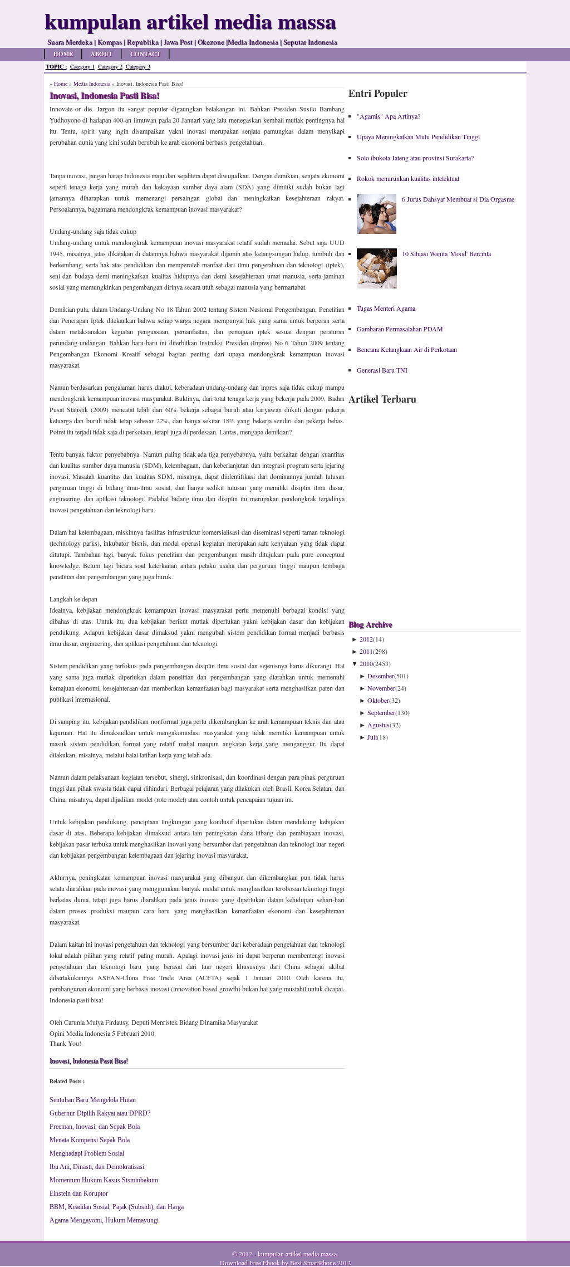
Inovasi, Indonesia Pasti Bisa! (89, 1061)
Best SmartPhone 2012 (320, 1262)
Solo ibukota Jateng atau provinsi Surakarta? (415, 157)
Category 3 (138, 66)
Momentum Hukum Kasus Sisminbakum (104, 1180)
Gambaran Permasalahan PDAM (400, 328)
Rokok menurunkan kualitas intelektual (408, 178)
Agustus (378, 724)
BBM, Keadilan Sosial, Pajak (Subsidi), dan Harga (117, 1207)
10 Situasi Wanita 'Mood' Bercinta (446, 253)
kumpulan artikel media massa (297, 1253)
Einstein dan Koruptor (79, 1193)
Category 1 (82, 66)
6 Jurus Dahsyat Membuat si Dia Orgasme (458, 198)
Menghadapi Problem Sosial (87, 1153)
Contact (145, 54)
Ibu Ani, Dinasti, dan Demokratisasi (97, 1167)
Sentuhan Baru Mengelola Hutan (93, 1100)
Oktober (378, 700)
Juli (372, 736)
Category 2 (110, 66)
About (101, 54)
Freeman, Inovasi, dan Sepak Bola (95, 1127)
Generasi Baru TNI (382, 369)
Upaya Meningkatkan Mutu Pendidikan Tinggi (418, 136)
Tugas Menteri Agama (386, 308)
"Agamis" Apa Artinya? (388, 115)
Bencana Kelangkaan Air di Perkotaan (407, 349)
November (381, 687)
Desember (380, 675)
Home (63, 54)
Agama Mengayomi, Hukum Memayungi (104, 1220)
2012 (366, 638)
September (381, 712)
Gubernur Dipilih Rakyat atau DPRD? (100, 1113)
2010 (366, 663)
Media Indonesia (91, 83)
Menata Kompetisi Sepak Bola (90, 1140)
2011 (366, 651)
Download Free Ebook (250, 1262)
